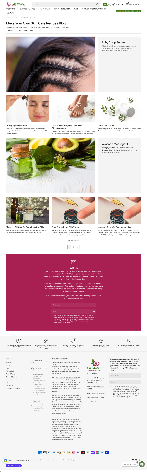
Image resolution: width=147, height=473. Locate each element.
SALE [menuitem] (76, 9)
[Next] (82, 247)
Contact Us (9, 386)
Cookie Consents (11, 380)
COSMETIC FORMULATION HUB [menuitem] (94, 9)
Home (7, 17)
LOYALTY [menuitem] (10, 13)
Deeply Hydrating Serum (17, 125)
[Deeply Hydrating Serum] (27, 108)
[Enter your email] (94, 311)
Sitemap (8, 383)
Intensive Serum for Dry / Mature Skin (114, 227)
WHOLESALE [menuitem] (45, 9)
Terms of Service (11, 377)
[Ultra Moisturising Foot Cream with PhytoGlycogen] (73, 108)
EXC (109, 4)
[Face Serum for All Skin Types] (73, 210)
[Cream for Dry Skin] (119, 108)
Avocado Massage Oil (115, 144)
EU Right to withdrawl (13, 388)
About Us (9, 362)
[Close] (0, 471)
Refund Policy (10, 374)
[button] (142, 464)
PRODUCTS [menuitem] (10, 9)
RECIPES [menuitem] (35, 9)
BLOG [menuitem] (56, 9)
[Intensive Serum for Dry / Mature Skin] (119, 210)
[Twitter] (136, 459)
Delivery (8, 365)
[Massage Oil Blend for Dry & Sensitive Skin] (27, 210)
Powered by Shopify (69, 460)
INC (105, 4)
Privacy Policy (10, 371)
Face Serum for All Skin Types (65, 227)
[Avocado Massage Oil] (50, 165)
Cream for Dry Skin (106, 125)
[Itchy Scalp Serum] (50, 64)
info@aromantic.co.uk (98, 393)
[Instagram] (139, 459)
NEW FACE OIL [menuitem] (24, 9)
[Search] (97, 4)
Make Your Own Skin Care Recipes (21, 17)
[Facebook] (133, 459)
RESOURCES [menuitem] (65, 9)
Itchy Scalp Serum (113, 42)
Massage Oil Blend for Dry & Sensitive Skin (25, 227)
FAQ (7, 368)
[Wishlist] (122, 4)
